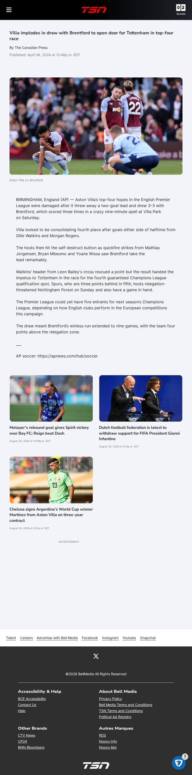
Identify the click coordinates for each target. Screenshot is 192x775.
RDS (102, 735)
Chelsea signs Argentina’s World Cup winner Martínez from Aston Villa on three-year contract (51, 515)
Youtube (129, 638)
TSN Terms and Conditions (121, 711)
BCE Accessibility (32, 699)
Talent (11, 638)
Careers (26, 638)
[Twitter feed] (96, 656)
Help (22, 711)
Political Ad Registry (115, 717)
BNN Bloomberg (31, 747)
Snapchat (148, 638)
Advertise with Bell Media (57, 638)
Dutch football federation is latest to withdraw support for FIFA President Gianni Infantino (139, 433)
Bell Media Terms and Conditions (125, 705)
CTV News (26, 735)
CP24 (22, 741)
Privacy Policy (110, 699)
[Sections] (9, 10)
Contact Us (27, 705)
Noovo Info (108, 741)
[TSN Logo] (94, 10)
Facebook (90, 638)
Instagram (110, 638)
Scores (181, 14)
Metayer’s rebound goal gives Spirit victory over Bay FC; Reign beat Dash (49, 430)
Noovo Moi (107, 747)
